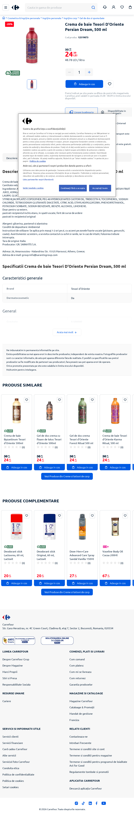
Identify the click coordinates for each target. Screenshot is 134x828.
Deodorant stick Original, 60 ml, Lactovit (46, 555)
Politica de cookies (13, 780)
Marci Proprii (9, 671)
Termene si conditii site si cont (87, 749)
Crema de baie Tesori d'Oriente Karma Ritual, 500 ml (114, 439)
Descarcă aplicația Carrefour (85, 788)
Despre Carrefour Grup (15, 659)
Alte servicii (9, 755)
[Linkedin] (90, 804)
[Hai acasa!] (3, 18)
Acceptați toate (100, 188)
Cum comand (77, 659)
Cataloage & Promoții (81, 707)
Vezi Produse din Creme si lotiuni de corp (67, 476)
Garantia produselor (80, 684)
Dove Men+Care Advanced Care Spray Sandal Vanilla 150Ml (82, 555)
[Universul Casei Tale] (17, 8)
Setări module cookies (33, 188)
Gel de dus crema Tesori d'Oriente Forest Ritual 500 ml (81, 439)
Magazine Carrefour (81, 701)
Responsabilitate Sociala (16, 684)
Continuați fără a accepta (73, 188)
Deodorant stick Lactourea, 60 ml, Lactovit (14, 555)
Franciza (74, 719)
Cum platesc (76, 665)
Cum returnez (77, 678)
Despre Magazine (12, 665)
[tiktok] (83, 804)
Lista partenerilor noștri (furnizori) (38, 179)
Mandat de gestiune (81, 713)
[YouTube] (103, 804)
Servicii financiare (12, 742)
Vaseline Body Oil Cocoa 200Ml (112, 553)
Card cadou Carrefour (14, 749)
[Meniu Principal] (5, 7)
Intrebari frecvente (80, 742)
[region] (67, 155)
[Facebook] (97, 804)
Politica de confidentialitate (18, 774)
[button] (130, 7)
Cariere (6, 701)
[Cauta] (93, 7)
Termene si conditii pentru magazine (90, 755)
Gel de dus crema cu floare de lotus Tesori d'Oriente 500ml (49, 439)
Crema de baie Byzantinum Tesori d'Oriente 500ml (14, 439)
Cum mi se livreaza (80, 671)
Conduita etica (10, 768)
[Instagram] (76, 804)
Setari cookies (10, 787)
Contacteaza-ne (78, 736)
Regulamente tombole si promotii (89, 771)
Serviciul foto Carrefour (16, 761)
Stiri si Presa (9, 678)
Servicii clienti (10, 736)
